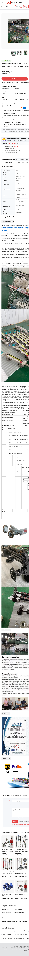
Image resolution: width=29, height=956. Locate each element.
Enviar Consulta (14, 79)
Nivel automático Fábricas (21, 931)
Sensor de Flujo (18, 909)
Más (2, 917)
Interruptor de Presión (6, 915)
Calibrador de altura (22, 934)
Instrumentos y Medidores (10, 11)
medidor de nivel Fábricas (8, 934)
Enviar (14, 821)
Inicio (2, 11)
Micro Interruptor (19, 915)
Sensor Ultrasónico (19, 912)
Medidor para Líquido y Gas (22, 11)
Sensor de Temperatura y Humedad (8, 912)
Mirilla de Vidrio (4, 909)
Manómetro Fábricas (7, 931)
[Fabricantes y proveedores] (14, 2)
